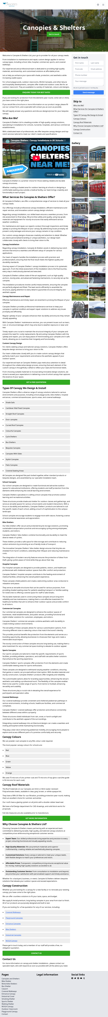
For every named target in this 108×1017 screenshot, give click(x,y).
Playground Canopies (14, 918)
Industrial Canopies (13, 935)
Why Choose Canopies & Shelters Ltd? (88, 126)
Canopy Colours (79, 119)
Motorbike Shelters (9, 984)
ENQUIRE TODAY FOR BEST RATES (36, 92)
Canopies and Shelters (11, 978)
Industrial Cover (8, 996)
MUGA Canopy (11, 941)
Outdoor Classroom (10, 1009)
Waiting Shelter (8, 1004)
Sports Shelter (7, 1001)
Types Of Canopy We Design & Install (88, 115)
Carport (5, 989)
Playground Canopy (9, 1011)
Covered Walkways (13, 912)
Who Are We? (78, 105)
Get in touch (54, 34)
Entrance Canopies (13, 923)
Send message (89, 92)
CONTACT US (36, 953)
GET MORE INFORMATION (36, 818)
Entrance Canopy (8, 994)
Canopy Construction (81, 129)
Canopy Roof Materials (82, 122)
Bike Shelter (6, 981)
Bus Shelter (6, 986)
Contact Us (77, 133)
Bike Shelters (11, 929)
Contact (5, 1014)
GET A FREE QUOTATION (36, 382)
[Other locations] (98, 5)
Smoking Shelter (8, 999)
